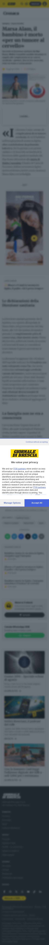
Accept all (36, 503)
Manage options (12, 503)
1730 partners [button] (19, 468)
